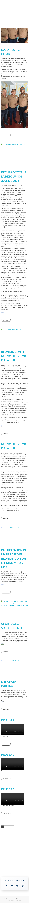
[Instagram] (17, 886)
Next (8, 826)
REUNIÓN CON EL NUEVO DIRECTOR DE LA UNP (13, 356)
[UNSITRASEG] (15, 15)
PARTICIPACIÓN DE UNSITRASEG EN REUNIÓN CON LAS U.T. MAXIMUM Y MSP (14, 558)
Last (12, 827)
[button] (15, 26)
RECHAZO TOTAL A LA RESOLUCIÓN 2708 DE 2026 (14, 176)
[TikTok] (23, 886)
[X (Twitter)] (6, 886)
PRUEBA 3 (7, 754)
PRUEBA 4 (7, 720)
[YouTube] (12, 886)
